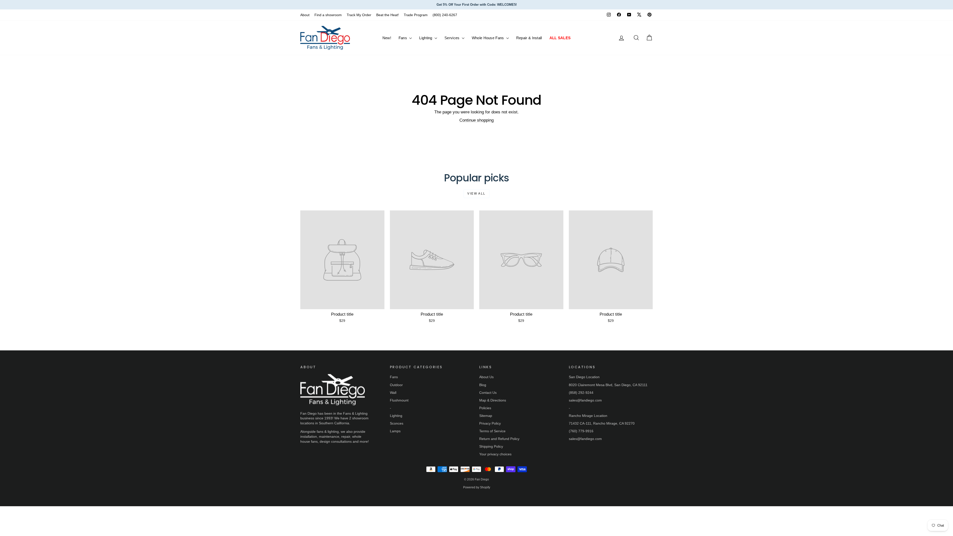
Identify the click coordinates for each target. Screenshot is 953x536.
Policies (485, 408)
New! (386, 38)
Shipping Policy (491, 446)
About (304, 15)
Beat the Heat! (387, 15)
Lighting (426, 38)
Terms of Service (492, 431)
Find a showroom (328, 15)
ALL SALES (560, 38)
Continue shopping (476, 120)
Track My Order (359, 15)
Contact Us (488, 393)
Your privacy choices (495, 454)
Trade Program (416, 15)
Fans (403, 38)
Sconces (396, 423)
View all (476, 193)
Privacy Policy (490, 423)
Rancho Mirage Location (588, 416)
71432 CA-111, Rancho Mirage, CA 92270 (602, 423)
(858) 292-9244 (581, 393)
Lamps (395, 431)
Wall (393, 393)
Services (452, 38)
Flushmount (399, 400)
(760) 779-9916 (581, 431)
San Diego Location (584, 377)
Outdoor (396, 385)
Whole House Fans (488, 38)
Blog (482, 385)
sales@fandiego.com (585, 400)
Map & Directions (492, 400)
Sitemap (485, 416)
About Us (486, 377)
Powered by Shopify (476, 487)
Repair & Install (529, 38)
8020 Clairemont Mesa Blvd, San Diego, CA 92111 (608, 385)
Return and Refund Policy (499, 439)
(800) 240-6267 (445, 15)
